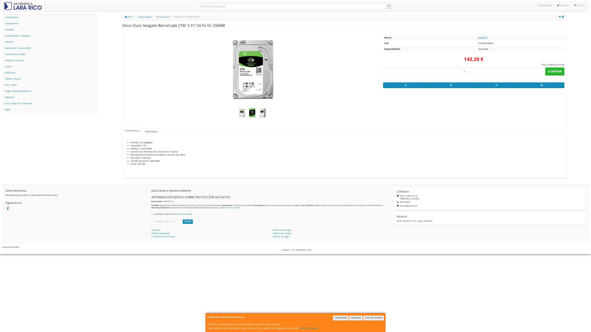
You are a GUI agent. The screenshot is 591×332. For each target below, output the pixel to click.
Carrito (581, 5)
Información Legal (282, 230)
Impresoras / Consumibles (18, 48)
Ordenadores (11, 17)
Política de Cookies (309, 328)
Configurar (341, 317)
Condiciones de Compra (163, 236)
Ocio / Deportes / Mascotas (19, 103)
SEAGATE (482, 37)
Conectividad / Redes (15, 54)
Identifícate (546, 5)
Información (151, 131)
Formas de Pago (281, 236)
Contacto (564, 5)
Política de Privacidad (232, 208)
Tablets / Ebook (12, 78)
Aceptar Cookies (373, 317)
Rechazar (356, 317)
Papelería (9, 97)
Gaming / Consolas (14, 60)
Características (132, 130)
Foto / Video (11, 84)
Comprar (555, 71)
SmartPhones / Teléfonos (17, 35)
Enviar (187, 221)
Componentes (12, 23)
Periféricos (10, 72)
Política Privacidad (160, 233)
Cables (8, 66)
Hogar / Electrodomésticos (18, 91)
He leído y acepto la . (174, 214)
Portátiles (9, 29)
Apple (7, 109)
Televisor (9, 41)
